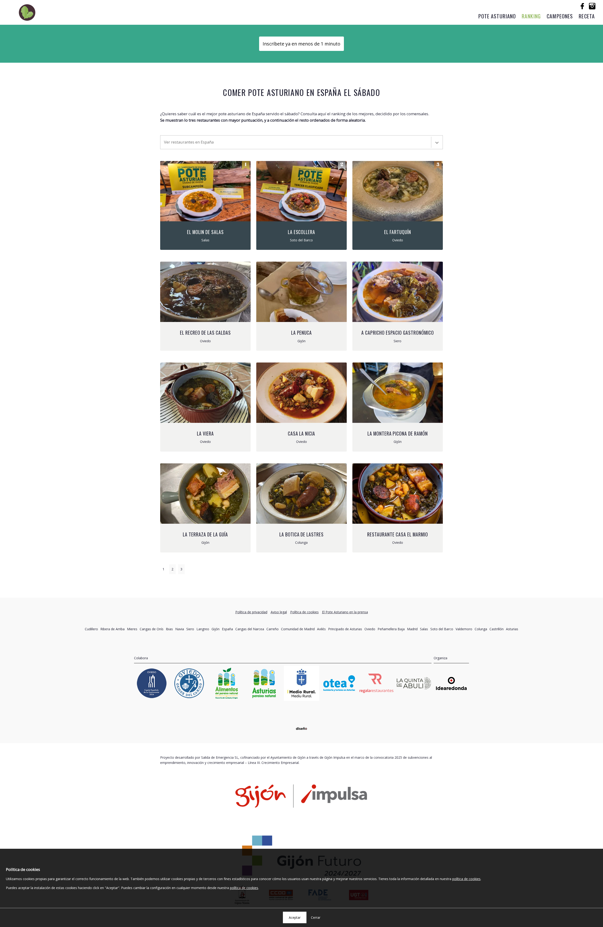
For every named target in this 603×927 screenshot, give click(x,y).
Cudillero (91, 629)
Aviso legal (279, 612)
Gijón (216, 629)
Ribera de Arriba (112, 629)
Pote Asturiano (497, 16)
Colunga (481, 629)
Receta (587, 16)
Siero (190, 629)
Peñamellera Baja (391, 629)
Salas (424, 629)
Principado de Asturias (345, 629)
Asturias (512, 629)
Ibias (169, 629)
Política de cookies (304, 612)
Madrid (412, 629)
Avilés (321, 629)
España (227, 629)
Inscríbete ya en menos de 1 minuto (301, 44)
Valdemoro (464, 629)
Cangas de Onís (151, 629)
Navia (179, 629)
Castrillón (496, 629)
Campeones (560, 16)
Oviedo (369, 629)
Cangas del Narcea (249, 629)
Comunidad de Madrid (298, 629)
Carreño (272, 629)
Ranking (531, 16)
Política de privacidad (251, 612)
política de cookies (466, 879)
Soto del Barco (441, 629)
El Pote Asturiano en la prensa (345, 612)
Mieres (132, 629)
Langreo (202, 629)
